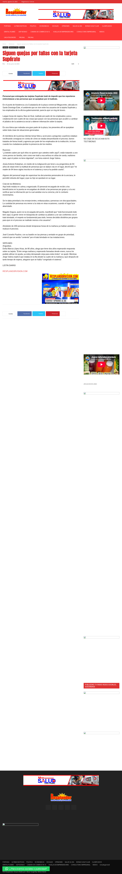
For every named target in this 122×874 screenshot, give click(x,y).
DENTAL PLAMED (9, 32)
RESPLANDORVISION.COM (15, 271)
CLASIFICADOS (107, 26)
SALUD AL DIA (77, 26)
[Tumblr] (113, 1)
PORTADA (7, 26)
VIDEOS (101, 32)
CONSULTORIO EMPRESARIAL (86, 32)
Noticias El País (14, 47)
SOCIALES (55, 26)
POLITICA (33, 26)
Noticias (11, 44)
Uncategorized (10, 37)
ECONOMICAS (44, 26)
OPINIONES (65, 26)
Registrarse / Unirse (28, 1)
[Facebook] (102, 1)
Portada (22, 47)
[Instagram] (106, 1)
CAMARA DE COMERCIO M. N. (40, 32)
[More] (62, 73)
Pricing (22, 37)
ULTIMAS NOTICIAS (20, 26)
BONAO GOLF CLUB (92, 26)
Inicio (4, 44)
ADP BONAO (23, 32)
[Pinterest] (110, 1)
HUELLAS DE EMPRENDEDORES (63, 32)
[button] (98, 1)
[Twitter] (117, 1)
